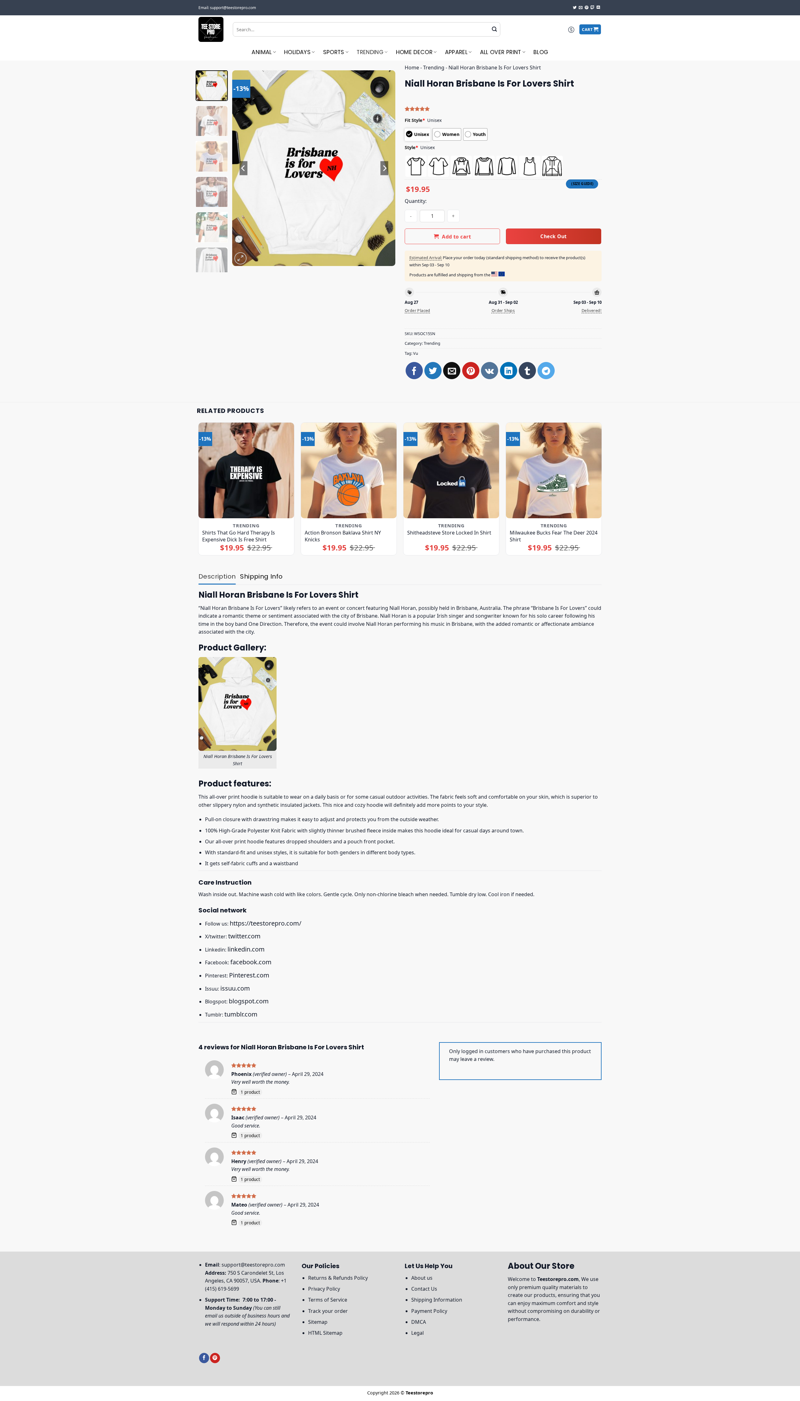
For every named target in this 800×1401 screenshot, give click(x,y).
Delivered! (592, 310)
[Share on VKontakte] (489, 370)
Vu (415, 353)
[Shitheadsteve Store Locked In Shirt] (451, 471)
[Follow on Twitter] (575, 8)
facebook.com (251, 962)
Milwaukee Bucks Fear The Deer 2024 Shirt (554, 536)
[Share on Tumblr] (527, 370)
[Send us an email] (580, 8)
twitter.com (244, 936)
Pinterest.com (249, 975)
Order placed (417, 310)
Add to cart (456, 236)
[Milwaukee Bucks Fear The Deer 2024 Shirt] (554, 471)
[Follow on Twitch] (592, 8)
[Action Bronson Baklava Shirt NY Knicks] (349, 471)
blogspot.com (249, 1001)
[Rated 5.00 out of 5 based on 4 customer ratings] (503, 108)
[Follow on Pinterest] (586, 8)
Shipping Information (436, 1299)
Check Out (553, 236)
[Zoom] (240, 258)
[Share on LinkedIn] (508, 370)
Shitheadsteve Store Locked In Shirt (449, 532)
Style (411, 147)
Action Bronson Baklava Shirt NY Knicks (343, 536)
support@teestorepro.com (253, 1264)
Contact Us (424, 1288)
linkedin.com (246, 949)
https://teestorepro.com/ (265, 923)
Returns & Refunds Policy (338, 1277)
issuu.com (235, 988)
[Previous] (243, 168)
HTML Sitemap (325, 1332)
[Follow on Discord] (598, 8)
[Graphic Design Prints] (210, 29)
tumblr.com (241, 1014)
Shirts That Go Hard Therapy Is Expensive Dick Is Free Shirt (238, 536)
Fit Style (415, 120)
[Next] (384, 168)
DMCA (418, 1321)
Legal (417, 1332)
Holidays (297, 52)
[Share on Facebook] (414, 370)
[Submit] (494, 29)
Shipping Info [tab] (261, 576)
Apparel (456, 52)
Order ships (503, 310)
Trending (370, 52)
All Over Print (500, 52)
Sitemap (318, 1321)
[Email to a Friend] (451, 370)
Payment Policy (429, 1311)
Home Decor (414, 52)
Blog (540, 52)
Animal (262, 52)
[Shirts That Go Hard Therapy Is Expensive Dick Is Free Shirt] (246, 471)
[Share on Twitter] (433, 370)
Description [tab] (217, 576)
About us (421, 1277)
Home (412, 67)
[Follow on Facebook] (204, 1358)
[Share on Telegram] (546, 370)
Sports (333, 52)
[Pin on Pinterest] (470, 370)
